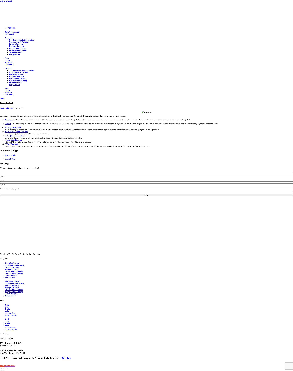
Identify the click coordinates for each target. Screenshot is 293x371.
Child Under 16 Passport (18, 42)
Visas (7, 58)
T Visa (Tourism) (11, 144)
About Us (8, 62)
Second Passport (15, 52)
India (7, 311)
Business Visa (10, 155)
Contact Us (9, 64)
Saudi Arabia (10, 313)
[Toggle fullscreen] (3, 368)
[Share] (5, 368)
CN (12, 108)
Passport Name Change (18, 50)
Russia (7, 309)
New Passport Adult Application (21, 40)
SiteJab (66, 357)
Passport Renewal (16, 44)
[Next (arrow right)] (3, 370)
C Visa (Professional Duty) (15, 136)
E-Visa (7, 60)
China (7, 307)
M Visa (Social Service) (13, 140)
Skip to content (6, 1)
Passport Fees (14, 54)
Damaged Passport (16, 46)
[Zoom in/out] (1, 368)
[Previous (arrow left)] (1, 370)
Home (2, 108)
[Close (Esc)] (8, 368)
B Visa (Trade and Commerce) (16, 132)
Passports (8, 38)
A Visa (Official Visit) (13, 128)
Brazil (7, 305)
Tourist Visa (10, 159)
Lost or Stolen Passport (18, 48)
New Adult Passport (12, 263)
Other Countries (11, 315)
